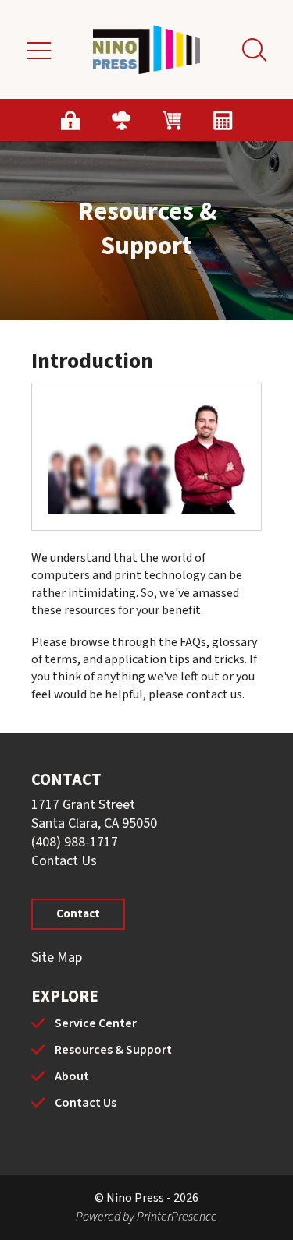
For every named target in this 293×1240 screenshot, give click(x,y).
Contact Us (64, 861)
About (72, 1076)
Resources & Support (113, 1049)
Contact (78, 914)
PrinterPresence (177, 1216)
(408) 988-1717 (74, 842)
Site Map (56, 957)
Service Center (96, 1023)
